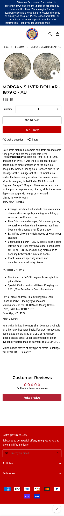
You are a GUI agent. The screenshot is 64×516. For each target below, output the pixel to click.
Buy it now (32, 129)
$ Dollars (19, 46)
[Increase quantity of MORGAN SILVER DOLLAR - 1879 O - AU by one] (57, 109)
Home (6, 46)
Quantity (7, 109)
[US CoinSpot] (32, 34)
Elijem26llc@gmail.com (40, 297)
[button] (57, 34)
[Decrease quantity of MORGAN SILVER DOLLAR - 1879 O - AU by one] (19, 109)
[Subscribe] (57, 453)
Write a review (32, 397)
